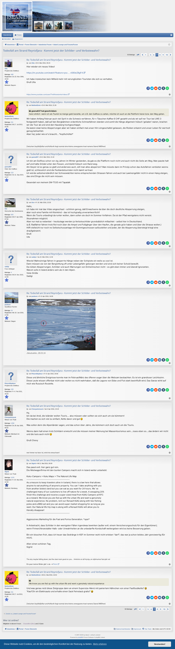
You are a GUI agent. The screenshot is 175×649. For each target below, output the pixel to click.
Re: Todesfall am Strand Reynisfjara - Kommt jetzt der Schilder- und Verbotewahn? (69, 59)
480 (12, 74)
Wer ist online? (11, 620)
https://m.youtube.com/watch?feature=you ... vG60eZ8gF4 (55, 72)
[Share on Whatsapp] (167, 88)
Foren (19, 35)
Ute (6, 209)
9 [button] (163, 54)
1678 (12, 477)
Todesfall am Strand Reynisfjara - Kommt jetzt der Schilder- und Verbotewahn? (51, 50)
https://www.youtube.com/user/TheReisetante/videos (47, 94)
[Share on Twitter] (152, 88)
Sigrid (7, 471)
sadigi (7, 266)
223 (12, 172)
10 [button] (167, 54)
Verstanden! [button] (159, 644)
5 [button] (150, 54)
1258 (12, 423)
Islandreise (7, 35)
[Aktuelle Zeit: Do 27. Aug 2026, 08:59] (169, 44)
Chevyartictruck (10, 417)
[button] (138, 54)
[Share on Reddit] (156, 88)
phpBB (80, 637)
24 (12, 310)
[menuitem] (171, 35)
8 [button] (160, 54)
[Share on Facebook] (148, 88)
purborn (8, 304)
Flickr (55, 564)
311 (12, 122)
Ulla (6, 68)
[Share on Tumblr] (163, 88)
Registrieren (19, 39)
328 (12, 389)
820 (12, 214)
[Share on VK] (159, 88)
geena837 (8, 167)
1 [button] (145, 54)
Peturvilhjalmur (10, 383)
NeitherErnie (9, 116)
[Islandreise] (56, 16)
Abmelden (7, 39)
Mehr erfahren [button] (100, 644)
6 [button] (153, 54)
